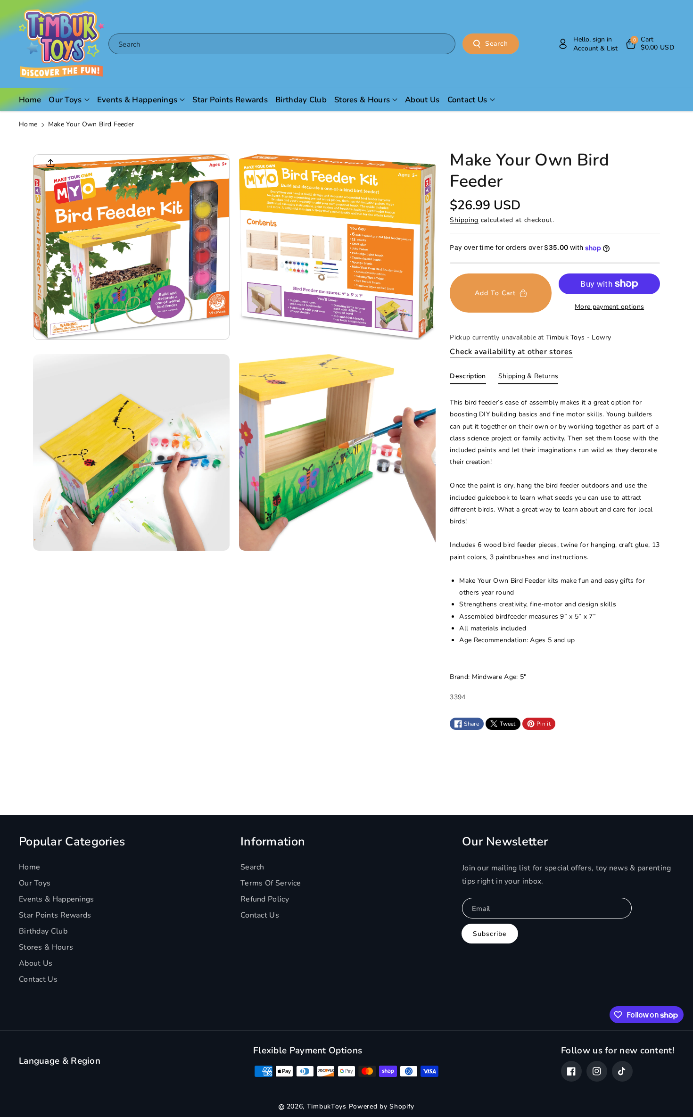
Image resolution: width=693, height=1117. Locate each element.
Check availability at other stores (511, 352)
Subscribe (489, 933)
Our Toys (34, 883)
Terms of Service (270, 883)
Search (496, 43)
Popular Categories (72, 841)
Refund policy (264, 899)
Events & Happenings (56, 899)
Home (28, 124)
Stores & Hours (46, 947)
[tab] (468, 378)
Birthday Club (43, 931)
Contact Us (38, 979)
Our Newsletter (505, 841)
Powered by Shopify (382, 1106)
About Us (35, 963)
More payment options (609, 306)
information (272, 841)
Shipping (464, 219)
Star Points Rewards (55, 915)
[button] (649, 44)
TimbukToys (326, 1106)
